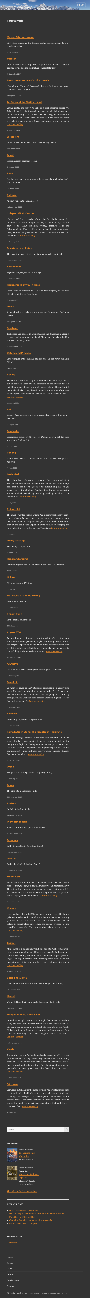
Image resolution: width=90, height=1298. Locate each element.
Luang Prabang (16, 540)
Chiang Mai (13, 509)
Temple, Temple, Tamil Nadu (23, 1014)
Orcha (10, 766)
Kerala (10, 1049)
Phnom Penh (14, 614)
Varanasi (12, 713)
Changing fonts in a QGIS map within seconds (30, 1220)
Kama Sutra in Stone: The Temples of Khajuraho (34, 732)
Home (10, 1257)
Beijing (11, 374)
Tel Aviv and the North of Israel (24, 102)
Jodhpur (12, 858)
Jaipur (10, 785)
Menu (80, 5)
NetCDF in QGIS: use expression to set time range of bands (36, 1214)
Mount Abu (13, 876)
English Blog (13, 1280)
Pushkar (12, 803)
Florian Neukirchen (18, 1293)
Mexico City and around (20, 37)
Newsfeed (56, 1293)
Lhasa (10, 306)
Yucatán (11, 58)
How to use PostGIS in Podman (23, 1210)
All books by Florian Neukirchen (22, 1191)
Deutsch (13, 1243)
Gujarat (11, 943)
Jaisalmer (12, 840)
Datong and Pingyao (19, 353)
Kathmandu (14, 266)
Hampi (11, 996)
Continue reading (15, 124)
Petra (10, 173)
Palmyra (12, 195)
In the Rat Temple (17, 821)
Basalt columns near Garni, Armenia (28, 80)
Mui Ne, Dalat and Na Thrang (23, 595)
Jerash (10, 155)
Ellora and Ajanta (17, 977)
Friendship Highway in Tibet (23, 285)
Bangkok (12, 682)
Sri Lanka (12, 1084)
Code (9, 1269)
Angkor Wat (14, 632)
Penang (11, 452)
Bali (9, 409)
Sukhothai (13, 474)
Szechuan (12, 328)
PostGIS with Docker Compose (23, 1223)
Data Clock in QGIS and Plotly (22, 1217)
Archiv (64, 1293)
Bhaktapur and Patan (19, 248)
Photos (10, 1274)
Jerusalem (13, 136)
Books (10, 1263)
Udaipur (11, 908)
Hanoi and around (17, 559)
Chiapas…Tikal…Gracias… (21, 213)
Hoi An (11, 577)
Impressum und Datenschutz (41, 1293)
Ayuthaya (12, 663)
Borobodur (13, 431)
